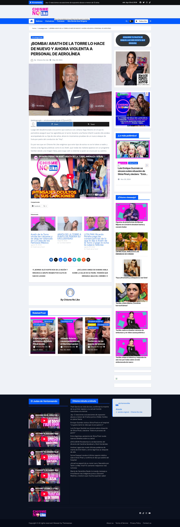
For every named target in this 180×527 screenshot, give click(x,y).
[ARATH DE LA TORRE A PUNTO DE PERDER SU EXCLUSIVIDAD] (70, 224)
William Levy (93, 328)
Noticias (39, 21)
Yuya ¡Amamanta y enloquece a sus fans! (132, 278)
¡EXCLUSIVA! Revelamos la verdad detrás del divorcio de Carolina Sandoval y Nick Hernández (89, 443)
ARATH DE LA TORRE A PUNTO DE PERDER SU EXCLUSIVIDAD (69, 236)
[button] (150, 21)
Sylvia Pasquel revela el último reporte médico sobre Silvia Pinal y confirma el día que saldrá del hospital (89, 457)
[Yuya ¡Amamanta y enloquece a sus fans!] (132, 267)
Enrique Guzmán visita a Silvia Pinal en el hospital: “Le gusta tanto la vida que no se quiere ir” (89, 423)
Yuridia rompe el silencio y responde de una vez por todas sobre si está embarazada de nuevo (131, 359)
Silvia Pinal (48, 321)
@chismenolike (124, 403)
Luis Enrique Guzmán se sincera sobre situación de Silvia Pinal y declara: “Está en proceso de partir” (89, 430)
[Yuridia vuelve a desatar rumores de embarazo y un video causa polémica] (132, 320)
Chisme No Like (43, 60)
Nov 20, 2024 (65, 350)
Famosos (60, 21)
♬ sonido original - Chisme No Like (129, 412)
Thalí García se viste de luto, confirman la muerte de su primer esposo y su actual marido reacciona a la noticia (89, 409)
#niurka (119, 409)
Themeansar (67, 523)
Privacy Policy (135, 523)
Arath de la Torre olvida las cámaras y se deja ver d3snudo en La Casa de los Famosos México (42, 238)
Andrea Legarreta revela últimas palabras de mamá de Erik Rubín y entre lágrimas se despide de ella (89, 449)
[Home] (31, 21)
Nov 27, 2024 (38, 350)
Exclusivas (51, 20)
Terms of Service (122, 523)
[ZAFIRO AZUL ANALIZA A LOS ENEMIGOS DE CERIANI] (132, 241)
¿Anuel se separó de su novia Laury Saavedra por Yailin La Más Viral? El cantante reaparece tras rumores (89, 465)
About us (110, 523)
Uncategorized (37, 37)
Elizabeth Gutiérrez (95, 321)
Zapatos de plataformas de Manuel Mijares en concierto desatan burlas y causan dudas (130, 224)
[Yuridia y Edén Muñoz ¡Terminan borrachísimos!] (132, 292)
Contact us (147, 523)
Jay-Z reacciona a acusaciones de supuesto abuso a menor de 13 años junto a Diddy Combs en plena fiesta (89, 417)
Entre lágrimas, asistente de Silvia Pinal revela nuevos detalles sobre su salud (42, 344)
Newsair (57, 523)
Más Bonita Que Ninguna (77, 21)
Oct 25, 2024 (92, 350)
